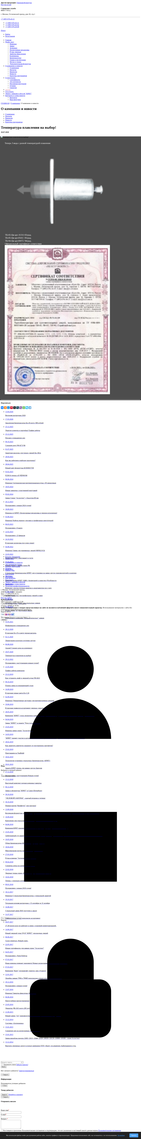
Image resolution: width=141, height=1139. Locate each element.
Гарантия (13, 88)
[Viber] (20, 407)
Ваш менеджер (15, 100)
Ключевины (14, 56)
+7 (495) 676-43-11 (8, 19)
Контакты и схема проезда (15, 96)
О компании (14, 68)
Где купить (9, 92)
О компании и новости (14, 66)
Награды (13, 70)
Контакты (13, 98)
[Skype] (27, 407)
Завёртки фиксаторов (18, 54)
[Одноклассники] (5, 407)
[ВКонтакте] (2, 407)
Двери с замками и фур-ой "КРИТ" (18, 94)
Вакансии (13, 72)
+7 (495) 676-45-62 (12, 25)
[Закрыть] (2, 774)
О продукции (10, 78)
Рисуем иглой (6, 5)
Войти (7, 34)
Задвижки (13, 48)
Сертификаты (15, 80)
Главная (8, 40)
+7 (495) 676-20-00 (12, 27)
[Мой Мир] (8, 407)
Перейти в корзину (16, 1095)
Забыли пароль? (22, 1065)
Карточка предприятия (18, 76)
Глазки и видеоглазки (18, 60)
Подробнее (121, 1135)
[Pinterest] (11, 407)
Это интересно (15, 82)
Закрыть (4, 1095)
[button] (3, 30)
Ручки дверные (15, 52)
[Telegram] (30, 407)
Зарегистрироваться (26, 1071)
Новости (13, 74)
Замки (12, 46)
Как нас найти (6, 598)
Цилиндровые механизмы (19, 50)
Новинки (13, 44)
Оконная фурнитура (24, 3)
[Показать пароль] (22, 1062)
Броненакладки (15, 58)
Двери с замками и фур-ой (15, 582)
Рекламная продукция (18, 84)
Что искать (5, 617)
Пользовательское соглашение (109, 1130)
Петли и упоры (15, 62)
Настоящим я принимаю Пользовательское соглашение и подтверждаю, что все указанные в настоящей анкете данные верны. (50, 1130)
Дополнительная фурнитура (20, 64)
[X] (14, 407)
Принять (134, 1135)
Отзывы (13, 86)
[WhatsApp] (23, 407)
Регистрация (10, 36)
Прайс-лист (9, 42)
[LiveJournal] (17, 407)
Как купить (9, 574)
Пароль (3, 920)
